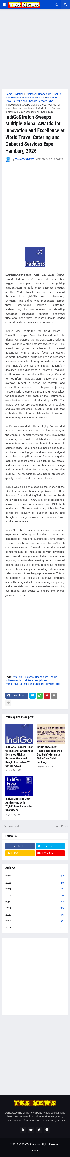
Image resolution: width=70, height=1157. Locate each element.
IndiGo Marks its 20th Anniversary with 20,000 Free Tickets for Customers (18, 804)
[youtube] (31, 1130)
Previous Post (11, 826)
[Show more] (8, 703)
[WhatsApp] (40, 696)
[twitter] (39, 1130)
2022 (35, 901)
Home (35, 1150)
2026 (35, 876)
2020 (35, 914)
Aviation (17, 677)
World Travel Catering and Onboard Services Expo (32, 684)
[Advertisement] (35, 49)
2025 (35, 882)
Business (29, 677)
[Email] (54, 696)
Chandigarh (41, 677)
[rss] (23, 1130)
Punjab (39, 680)
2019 (35, 921)
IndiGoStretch (13, 680)
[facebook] (47, 1130)
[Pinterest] (47, 696)
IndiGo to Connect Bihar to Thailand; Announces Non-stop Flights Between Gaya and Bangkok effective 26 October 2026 (19, 756)
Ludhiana (27, 680)
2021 (35, 908)
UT (45, 680)
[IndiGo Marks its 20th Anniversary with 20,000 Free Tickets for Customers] (19, 786)
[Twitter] (32, 696)
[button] (4, 5)
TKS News (32, 1144)
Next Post (60, 826)
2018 (35, 927)
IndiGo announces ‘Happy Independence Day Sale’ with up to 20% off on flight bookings (49, 754)
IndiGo (53, 677)
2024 (35, 889)
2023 (35, 895)
